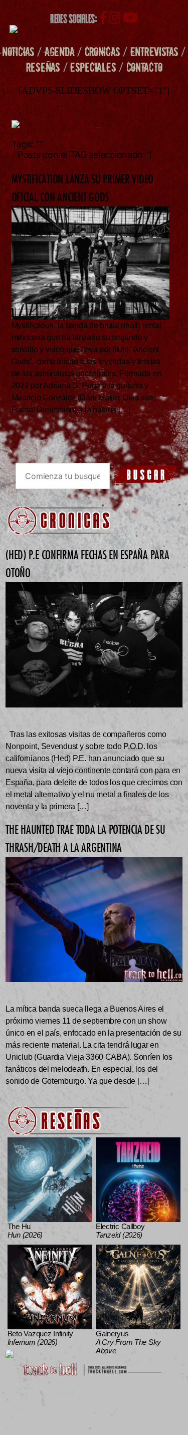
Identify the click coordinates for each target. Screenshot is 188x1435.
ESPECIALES (93, 67)
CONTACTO (144, 67)
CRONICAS (102, 51)
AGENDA (59, 51)
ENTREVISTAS (154, 51)
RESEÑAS (43, 67)
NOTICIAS (18, 51)
